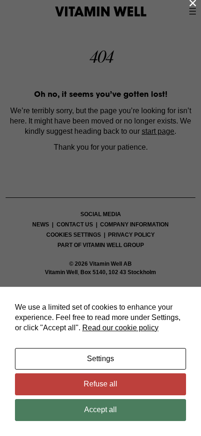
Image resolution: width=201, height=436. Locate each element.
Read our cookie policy (120, 328)
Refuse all (100, 384)
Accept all (100, 410)
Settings (100, 359)
